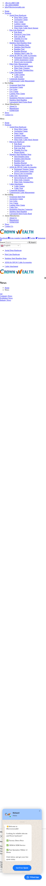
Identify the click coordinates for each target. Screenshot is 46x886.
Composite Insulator (16, 79)
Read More (4, 368)
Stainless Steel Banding (18, 100)
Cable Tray (13, 96)
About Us (13, 106)
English (7, 245)
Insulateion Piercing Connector (20, 98)
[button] (23, 119)
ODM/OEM (14, 110)
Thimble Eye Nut (20, 39)
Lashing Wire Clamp (17, 94)
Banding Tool (19, 49)
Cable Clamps (19, 75)
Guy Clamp (13, 91)
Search (2, 242)
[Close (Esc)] (1, 869)
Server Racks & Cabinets (23, 66)
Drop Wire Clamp (20, 17)
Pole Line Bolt (19, 36)
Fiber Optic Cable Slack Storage (26, 28)
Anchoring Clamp (21, 20)
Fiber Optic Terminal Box (23, 70)
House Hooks (19, 41)
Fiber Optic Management (18, 64)
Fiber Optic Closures (22, 68)
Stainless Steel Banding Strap (20, 43)
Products (8, 13)
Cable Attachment (16, 72)
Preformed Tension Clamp (24, 58)
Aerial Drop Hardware (17, 15)
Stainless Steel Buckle (22, 47)
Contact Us (9, 115)
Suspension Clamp (21, 26)
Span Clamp (18, 22)
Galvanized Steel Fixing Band (20, 102)
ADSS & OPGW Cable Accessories (22, 56)
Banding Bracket (20, 51)
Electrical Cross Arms (22, 34)
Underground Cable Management (21, 81)
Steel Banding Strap (21, 45)
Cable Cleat (18, 77)
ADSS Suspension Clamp (23, 60)
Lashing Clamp (20, 24)
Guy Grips (13, 89)
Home (7, 11)
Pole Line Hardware (17, 30)
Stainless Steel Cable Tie (23, 53)
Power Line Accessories (23, 62)
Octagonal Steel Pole (17, 85)
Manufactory (14, 108)
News (7, 113)
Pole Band (18, 32)
